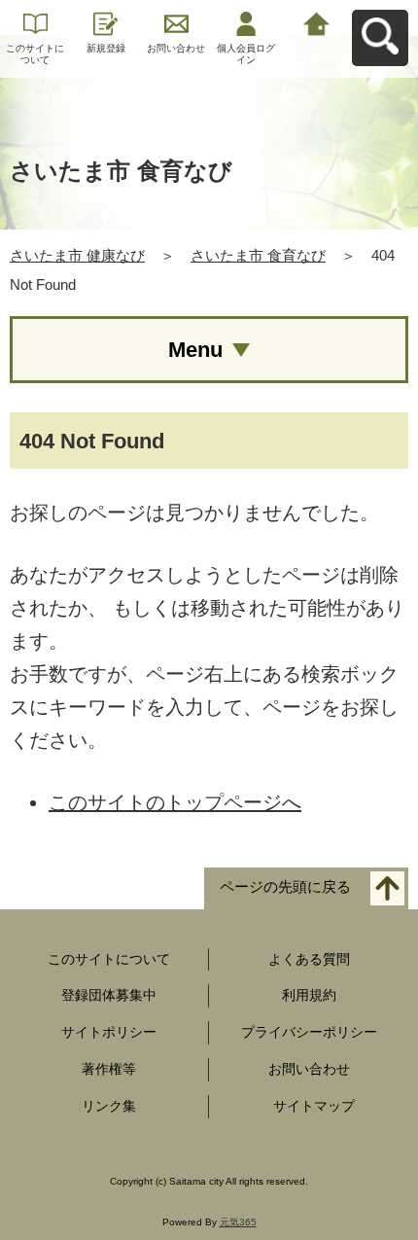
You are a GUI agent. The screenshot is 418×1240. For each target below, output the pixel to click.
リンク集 (109, 1106)
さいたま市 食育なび (258, 255)
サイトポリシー (109, 1032)
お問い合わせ (176, 48)
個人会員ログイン (246, 54)
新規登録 (106, 48)
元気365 (238, 1222)
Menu (195, 349)
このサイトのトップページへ (175, 802)
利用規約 (309, 995)
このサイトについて (35, 54)
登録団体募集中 (109, 995)
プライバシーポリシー (309, 1032)
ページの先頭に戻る (285, 886)
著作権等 (109, 1069)
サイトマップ (314, 1106)
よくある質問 (309, 959)
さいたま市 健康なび (77, 255)
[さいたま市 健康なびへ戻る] (317, 22)
